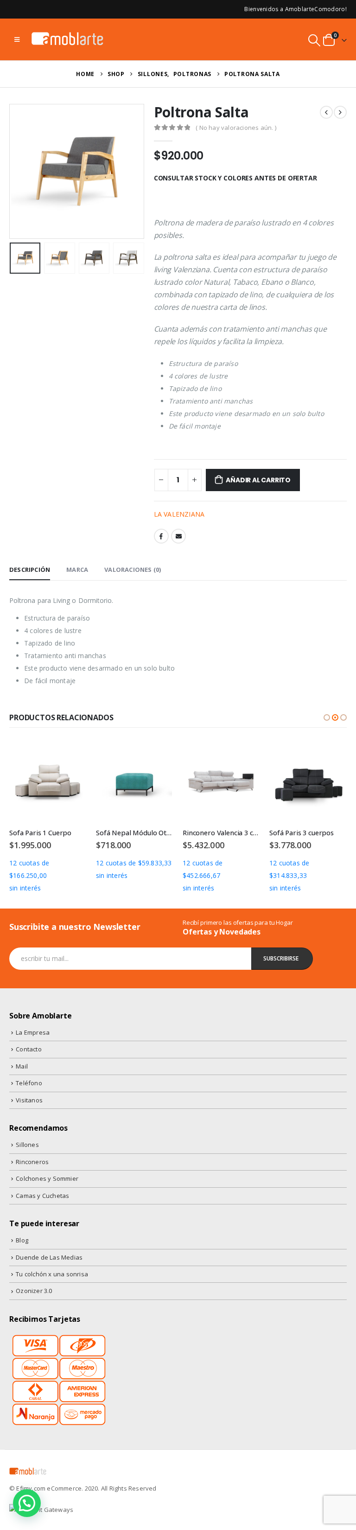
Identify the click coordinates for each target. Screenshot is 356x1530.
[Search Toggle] (314, 40)
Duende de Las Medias (49, 1257)
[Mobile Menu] (17, 39)
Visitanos (29, 1100)
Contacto (29, 1049)
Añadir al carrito (258, 480)
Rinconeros (32, 1162)
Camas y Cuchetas (42, 1195)
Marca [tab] (77, 569)
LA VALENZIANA (179, 514)
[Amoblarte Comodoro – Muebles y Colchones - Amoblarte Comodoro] (67, 39)
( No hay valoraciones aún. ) (236, 127)
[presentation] (21, 172)
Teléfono (29, 1083)
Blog (22, 1240)
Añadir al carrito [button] (71, 758)
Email (178, 536)
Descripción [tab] (29, 569)
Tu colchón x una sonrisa (52, 1274)
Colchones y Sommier (47, 1178)
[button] (327, 717)
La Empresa (33, 1032)
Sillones (27, 1144)
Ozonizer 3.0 (34, 1291)
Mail (22, 1066)
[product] (48, 782)
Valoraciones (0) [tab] (132, 569)
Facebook (161, 536)
